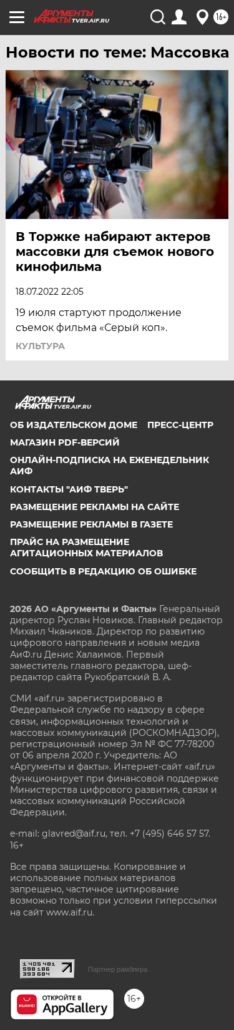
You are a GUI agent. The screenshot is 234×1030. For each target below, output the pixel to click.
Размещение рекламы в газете (91, 524)
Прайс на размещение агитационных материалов (86, 547)
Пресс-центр (180, 425)
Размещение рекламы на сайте (94, 506)
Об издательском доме (73, 425)
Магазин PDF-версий (65, 442)
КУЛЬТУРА (40, 346)
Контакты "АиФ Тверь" (69, 489)
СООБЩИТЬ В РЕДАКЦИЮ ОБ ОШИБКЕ (103, 571)
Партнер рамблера (117, 969)
